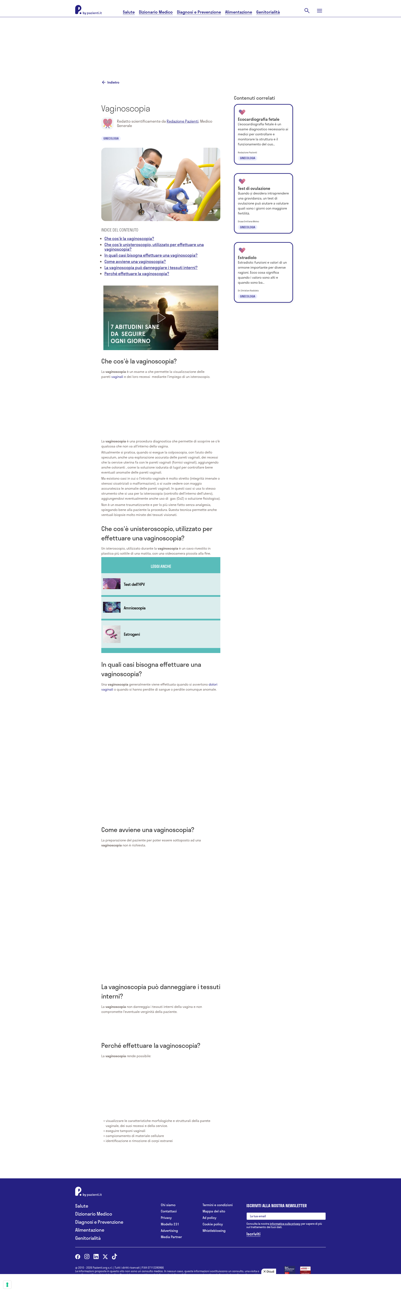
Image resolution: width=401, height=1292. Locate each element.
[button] (161, 317)
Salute (129, 12)
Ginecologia (111, 138)
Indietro (113, 82)
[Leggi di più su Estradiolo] (263, 272)
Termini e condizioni (218, 1205)
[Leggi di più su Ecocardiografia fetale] (263, 134)
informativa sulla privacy (285, 1224)
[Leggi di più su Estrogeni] (160, 634)
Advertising (169, 1230)
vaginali (117, 376)
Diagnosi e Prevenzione (199, 12)
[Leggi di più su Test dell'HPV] (160, 584)
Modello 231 (170, 1224)
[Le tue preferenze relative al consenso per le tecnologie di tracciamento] (7, 1285)
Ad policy (209, 1218)
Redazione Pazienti (182, 121)
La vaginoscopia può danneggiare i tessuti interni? (151, 267)
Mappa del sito (214, 1211)
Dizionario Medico (156, 12)
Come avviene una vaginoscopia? (135, 261)
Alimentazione (238, 12)
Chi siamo (168, 1205)
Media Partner (171, 1237)
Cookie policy (213, 1224)
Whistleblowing (214, 1230)
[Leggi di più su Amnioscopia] (160, 608)
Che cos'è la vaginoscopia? (129, 238)
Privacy (166, 1218)
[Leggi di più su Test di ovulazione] (263, 203)
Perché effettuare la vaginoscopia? (136, 274)
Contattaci (169, 1211)
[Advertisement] (242, 43)
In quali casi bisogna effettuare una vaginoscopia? (151, 255)
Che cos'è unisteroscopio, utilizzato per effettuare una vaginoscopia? (154, 246)
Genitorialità (268, 12)
